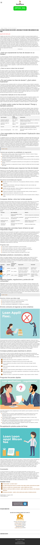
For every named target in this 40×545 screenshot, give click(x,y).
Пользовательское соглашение (20, 542)
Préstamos (5, 28)
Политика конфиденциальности (20, 543)
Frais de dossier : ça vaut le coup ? (10, 483)
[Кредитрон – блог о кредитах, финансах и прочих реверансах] (20, 2)
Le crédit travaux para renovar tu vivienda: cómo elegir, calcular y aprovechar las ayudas (21, 485)
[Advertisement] (20, 19)
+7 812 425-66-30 (18, 525)
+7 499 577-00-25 (18, 522)
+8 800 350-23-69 (18, 527)
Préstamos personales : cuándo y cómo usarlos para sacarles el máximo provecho (19, 492)
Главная (2, 28)
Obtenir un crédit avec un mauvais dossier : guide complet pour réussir (17, 487)
